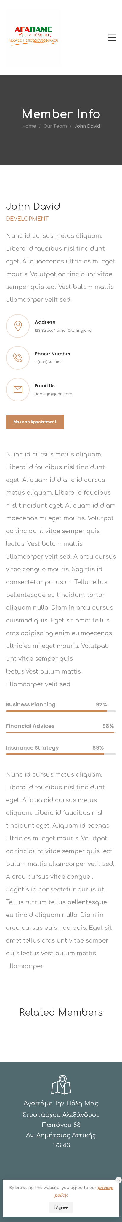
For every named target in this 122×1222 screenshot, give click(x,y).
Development (27, 219)
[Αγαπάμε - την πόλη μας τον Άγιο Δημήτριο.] (33, 37)
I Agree (61, 1207)
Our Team (55, 126)
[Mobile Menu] (112, 38)
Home (29, 126)
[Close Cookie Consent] (118, 1180)
